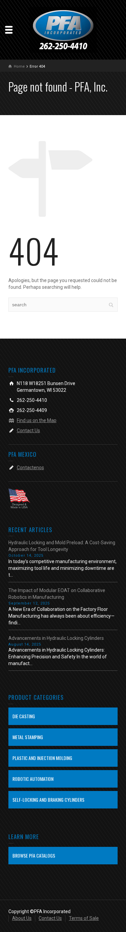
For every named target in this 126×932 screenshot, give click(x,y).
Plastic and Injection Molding (42, 757)
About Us (22, 918)
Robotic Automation (32, 778)
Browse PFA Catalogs (33, 855)
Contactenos (30, 467)
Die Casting (23, 716)
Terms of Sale (84, 918)
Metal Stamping (27, 736)
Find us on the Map (36, 420)
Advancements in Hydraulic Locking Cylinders (56, 638)
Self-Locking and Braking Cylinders (48, 799)
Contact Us (28, 430)
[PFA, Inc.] (63, 29)
